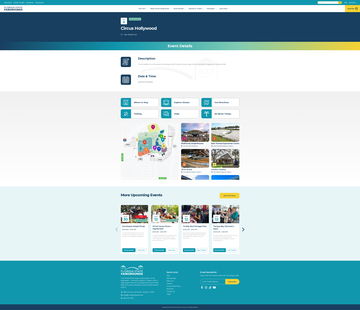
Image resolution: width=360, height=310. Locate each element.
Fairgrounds (39, 2)
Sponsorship (171, 278)
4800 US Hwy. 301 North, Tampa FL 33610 (138, 292)
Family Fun (132, 34)
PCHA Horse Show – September (162, 227)
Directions (352, 2)
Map (345, 2)
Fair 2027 (142, 8)
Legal (169, 294)
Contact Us (171, 291)
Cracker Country (19, 2)
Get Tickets (232, 250)
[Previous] (117, 229)
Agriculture (8, 2)
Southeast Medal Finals (133, 226)
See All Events (229, 196)
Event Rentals (179, 8)
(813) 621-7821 (128, 298)
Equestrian (29, 2)
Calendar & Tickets (195, 8)
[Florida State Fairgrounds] (141, 270)
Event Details (129, 250)
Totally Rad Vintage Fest (195, 226)
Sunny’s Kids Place (173, 286)
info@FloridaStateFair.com (133, 295)
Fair (125, 34)
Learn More (223, 8)
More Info (141, 250)
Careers (169, 283)
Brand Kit (170, 289)
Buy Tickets (201, 250)
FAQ (168, 276)
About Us (170, 281)
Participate (210, 8)
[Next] (243, 229)
